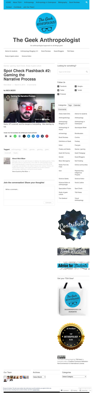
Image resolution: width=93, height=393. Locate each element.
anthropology (16, 149)
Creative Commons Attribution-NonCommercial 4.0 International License (72, 362)
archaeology (63, 133)
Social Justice (79, 183)
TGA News (70, 51)
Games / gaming (10, 65)
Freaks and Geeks (64, 149)
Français (77, 145)
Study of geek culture (12, 56)
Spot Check (21, 65)
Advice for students (11, 51)
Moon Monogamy (64, 161)
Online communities (81, 165)
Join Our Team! (28, 7)
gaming (40, 149)
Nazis (16, 153)
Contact (9, 7)
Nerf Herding (79, 161)
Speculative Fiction (65, 188)
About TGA (17, 2)
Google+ (79, 86)
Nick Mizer (7, 84)
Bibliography (62, 2)
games (32, 149)
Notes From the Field (64, 166)
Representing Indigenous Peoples (79, 173)
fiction (61, 145)
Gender (61, 157)
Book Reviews (74, 2)
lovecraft (8, 153)
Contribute (17, 7)
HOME (8, 2)
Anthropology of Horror (64, 129)
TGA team (79, 359)
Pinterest (62, 94)
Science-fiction (26, 56)
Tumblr (78, 90)
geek (47, 149)
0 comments (31, 84)
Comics (77, 137)
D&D (25, 149)
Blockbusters (79, 133)
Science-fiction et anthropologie (64, 184)
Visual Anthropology (79, 199)
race (60, 171)
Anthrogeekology (64, 118)
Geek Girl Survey (64, 153)
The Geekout (63, 198)
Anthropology (29, 2)
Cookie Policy (36, 390)
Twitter (61, 90)
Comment (48, 202)
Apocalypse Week (80, 128)
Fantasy (77, 141)
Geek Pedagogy (80, 153)
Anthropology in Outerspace (46, 2)
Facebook (62, 86)
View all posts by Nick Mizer (21, 171)
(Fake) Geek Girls (64, 114)
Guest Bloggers (59, 51)
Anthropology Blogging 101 (29, 51)
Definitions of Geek (65, 141)
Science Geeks (64, 179)
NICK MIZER (11, 90)
